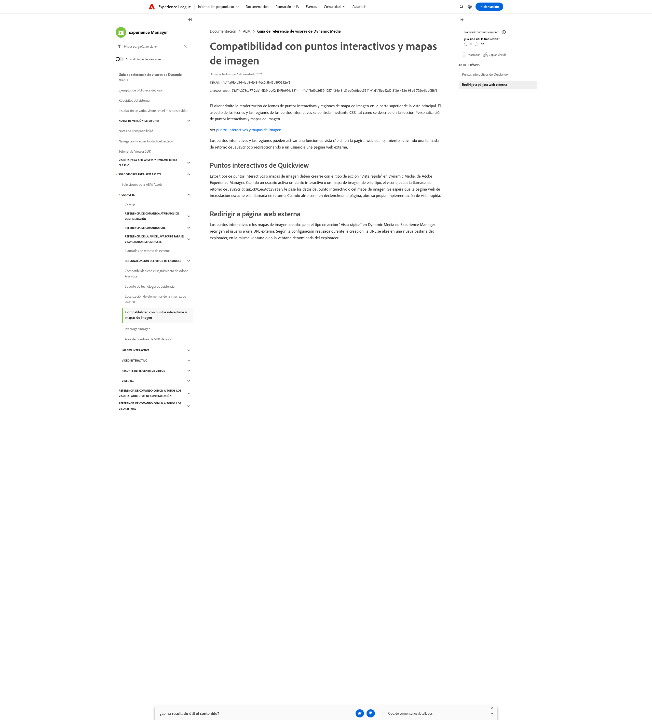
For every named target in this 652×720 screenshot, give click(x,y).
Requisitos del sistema (134, 100)
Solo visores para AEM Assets (139, 174)
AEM (247, 31)
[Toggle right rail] (461, 20)
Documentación (223, 31)
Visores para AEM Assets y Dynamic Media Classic (148, 162)
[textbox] (152, 46)
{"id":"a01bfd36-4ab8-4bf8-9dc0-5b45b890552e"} (256, 82)
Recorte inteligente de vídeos (143, 370)
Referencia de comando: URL (145, 228)
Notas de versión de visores (139, 121)
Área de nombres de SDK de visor (148, 339)
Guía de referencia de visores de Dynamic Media (299, 31)
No (482, 44)
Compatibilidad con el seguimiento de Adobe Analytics (156, 273)
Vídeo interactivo (134, 360)
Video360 (128, 381)
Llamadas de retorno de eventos (147, 250)
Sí (471, 44)
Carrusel (128, 194)
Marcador (474, 55)
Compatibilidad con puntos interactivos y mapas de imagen (156, 315)
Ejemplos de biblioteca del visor (141, 90)
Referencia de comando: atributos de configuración (152, 216)
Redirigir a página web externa (484, 84)
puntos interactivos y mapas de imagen (248, 129)
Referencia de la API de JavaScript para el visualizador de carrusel (154, 239)
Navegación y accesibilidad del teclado (146, 141)
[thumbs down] (370, 713)
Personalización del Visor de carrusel (153, 261)
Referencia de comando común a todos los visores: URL (150, 406)
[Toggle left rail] (190, 20)
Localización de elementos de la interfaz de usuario (155, 299)
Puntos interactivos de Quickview (485, 74)
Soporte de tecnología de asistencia (150, 286)
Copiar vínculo (497, 55)
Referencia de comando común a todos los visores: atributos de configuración (150, 393)
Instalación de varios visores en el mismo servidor (153, 110)
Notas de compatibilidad (136, 131)
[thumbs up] (360, 713)
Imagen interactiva (136, 350)
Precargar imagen (137, 329)
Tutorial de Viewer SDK (135, 151)
